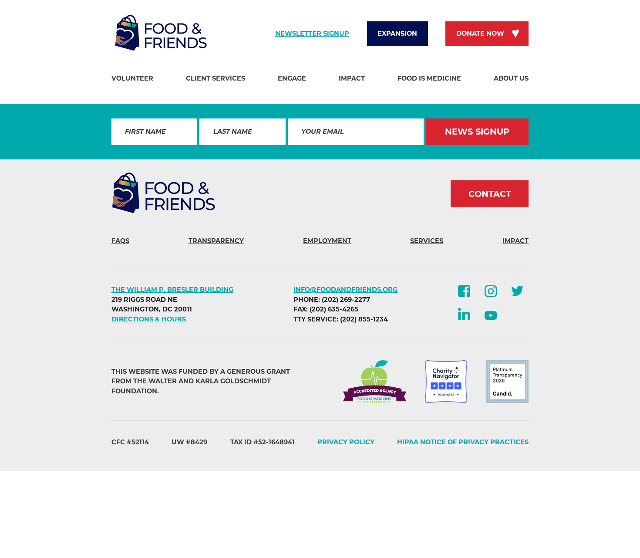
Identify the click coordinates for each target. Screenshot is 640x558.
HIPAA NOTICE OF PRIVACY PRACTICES (463, 442)
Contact (489, 194)
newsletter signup (312, 33)
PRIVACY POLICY (345, 442)
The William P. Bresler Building (172, 290)
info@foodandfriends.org (345, 290)
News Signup (477, 131)
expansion (397, 33)
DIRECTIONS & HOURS (148, 319)
